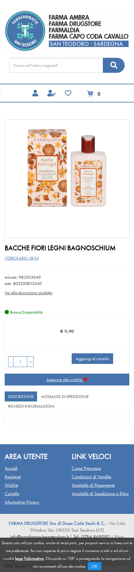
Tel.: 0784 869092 (92, 537)
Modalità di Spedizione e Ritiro (100, 493)
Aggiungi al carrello (92, 358)
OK (95, 566)
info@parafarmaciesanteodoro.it (39, 537)
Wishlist (11, 485)
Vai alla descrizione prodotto (28, 293)
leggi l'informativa (29, 558)
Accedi (11, 468)
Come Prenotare (86, 468)
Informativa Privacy (22, 502)
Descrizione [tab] (21, 396)
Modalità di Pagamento (93, 485)
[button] (11, 361)
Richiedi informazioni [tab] (31, 406)
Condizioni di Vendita (91, 477)
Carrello (12, 493)
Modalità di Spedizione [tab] (65, 396)
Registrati (13, 477)
